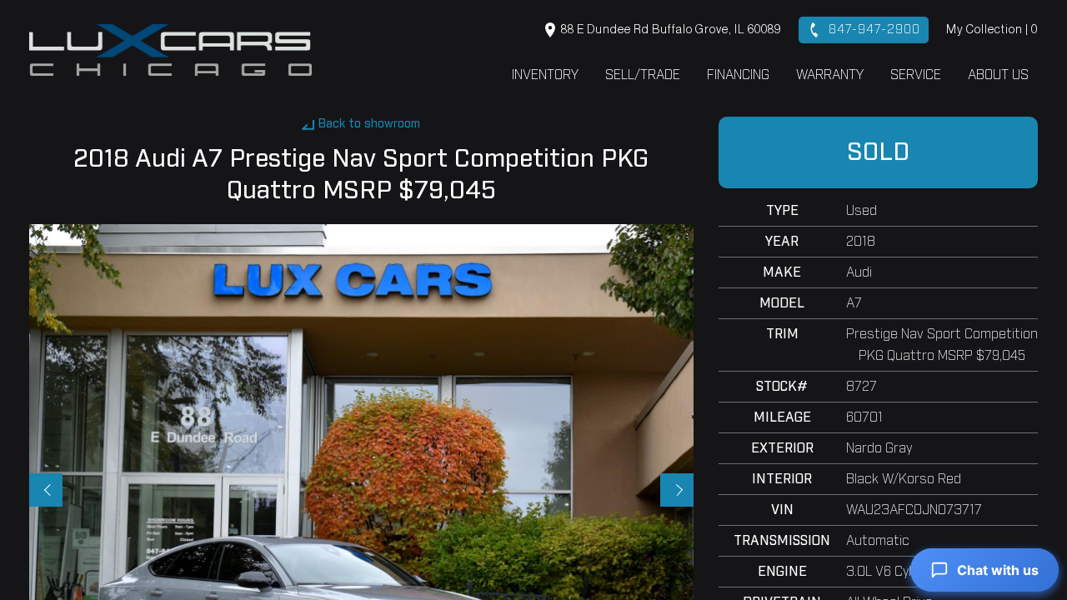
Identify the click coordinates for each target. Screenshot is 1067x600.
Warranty (830, 75)
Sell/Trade (642, 75)
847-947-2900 (872, 30)
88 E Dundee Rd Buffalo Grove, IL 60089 (670, 30)
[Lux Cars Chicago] (170, 49)
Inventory (545, 75)
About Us (998, 75)
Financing (738, 75)
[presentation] (46, 490)
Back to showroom (369, 124)
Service (915, 75)
